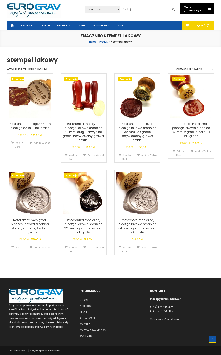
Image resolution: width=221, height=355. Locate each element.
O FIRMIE (45, 25)
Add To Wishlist (41, 142)
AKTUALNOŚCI (101, 25)
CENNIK (82, 25)
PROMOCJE (64, 25)
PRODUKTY (27, 25)
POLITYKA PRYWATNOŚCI (93, 330)
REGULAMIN (86, 336)
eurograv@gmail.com (166, 319)
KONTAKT (121, 25)
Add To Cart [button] (19, 144)
